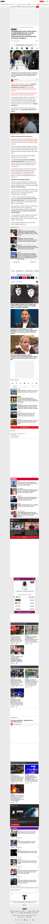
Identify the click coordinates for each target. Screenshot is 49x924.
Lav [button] (21, 892)
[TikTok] (32, 277)
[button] (37, 41)
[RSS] (32, 383)
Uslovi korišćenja (28, 917)
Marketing (15, 915)
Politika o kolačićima (29, 915)
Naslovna (12, 27)
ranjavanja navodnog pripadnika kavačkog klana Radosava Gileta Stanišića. (24, 89)
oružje (17, 197)
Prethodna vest (16, 261)
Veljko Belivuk (26, 173)
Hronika (16, 27)
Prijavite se (15, 824)
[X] (20, 277)
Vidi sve (24, 537)
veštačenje (22, 224)
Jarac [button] (37, 892)
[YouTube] (28, 277)
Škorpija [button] (30, 892)
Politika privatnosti (21, 917)
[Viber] (12, 277)
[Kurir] (2, 1)
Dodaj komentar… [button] (18, 724)
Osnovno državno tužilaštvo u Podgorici (20, 84)
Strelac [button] (34, 892)
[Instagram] (24, 277)
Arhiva (35, 915)
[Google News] (36, 277)
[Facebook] (16, 277)
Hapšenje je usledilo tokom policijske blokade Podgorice (24, 139)
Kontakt (18, 915)
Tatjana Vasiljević (16, 40)
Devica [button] (24, 892)
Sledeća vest (33, 261)
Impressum (23, 915)
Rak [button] (19, 892)
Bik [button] (13, 892)
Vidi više (24, 905)
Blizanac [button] (16, 892)
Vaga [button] (27, 892)
